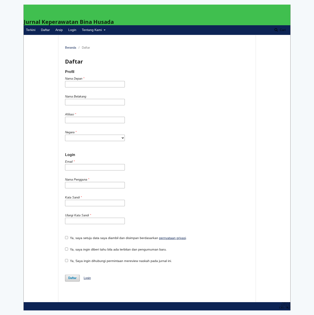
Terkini (30, 30)
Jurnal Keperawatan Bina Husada (69, 21)
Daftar (45, 30)
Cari (282, 30)
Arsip (59, 30)
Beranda (70, 47)
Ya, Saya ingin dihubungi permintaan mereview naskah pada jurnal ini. (120, 261)
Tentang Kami (92, 30)
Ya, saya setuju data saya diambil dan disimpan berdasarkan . (128, 238)
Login (72, 30)
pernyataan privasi (172, 238)
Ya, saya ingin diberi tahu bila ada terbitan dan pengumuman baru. (118, 249)
